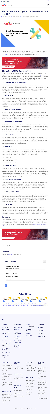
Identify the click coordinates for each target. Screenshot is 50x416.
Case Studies (41, 336)
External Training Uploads (11, 273)
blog (23, 16)
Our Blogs (40, 333)
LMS (9, 100)
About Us (40, 327)
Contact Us (41, 330)
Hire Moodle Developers (29, 334)
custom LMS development (37, 75)
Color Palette (9, 279)
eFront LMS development (17, 346)
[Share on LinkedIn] (9, 246)
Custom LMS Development (5, 328)
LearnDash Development (17, 337)
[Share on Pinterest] (7, 246)
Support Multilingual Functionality (13, 268)
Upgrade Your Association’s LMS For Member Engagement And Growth (18, 304)
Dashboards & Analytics (5, 356)
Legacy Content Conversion (6, 344)
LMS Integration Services (6, 332)
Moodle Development (17, 332)
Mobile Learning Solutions (6, 348)
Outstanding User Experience (12, 276)
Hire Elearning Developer (29, 330)
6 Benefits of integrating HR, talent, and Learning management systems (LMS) (8, 304)
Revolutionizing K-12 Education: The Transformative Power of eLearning (27, 304)
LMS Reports (9, 270)
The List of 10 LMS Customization (13, 266)
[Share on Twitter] (4, 246)
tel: (5, 1)
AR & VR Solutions (6, 352)
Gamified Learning (6, 341)
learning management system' (31, 16)
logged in (10, 254)
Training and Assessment (5, 337)
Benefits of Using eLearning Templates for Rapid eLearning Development (35, 304)
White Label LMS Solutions (18, 328)
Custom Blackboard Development (19, 341)
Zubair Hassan (15, 16)
